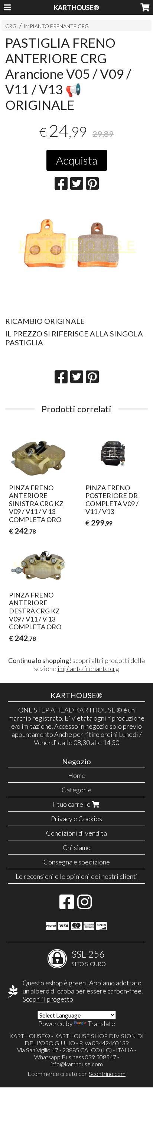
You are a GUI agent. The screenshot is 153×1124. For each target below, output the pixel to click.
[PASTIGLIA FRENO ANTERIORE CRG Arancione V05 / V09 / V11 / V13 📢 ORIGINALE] (76, 256)
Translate (101, 1023)
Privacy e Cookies (76, 819)
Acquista (76, 160)
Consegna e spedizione (76, 862)
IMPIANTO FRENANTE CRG (56, 26)
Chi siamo (77, 847)
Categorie (77, 790)
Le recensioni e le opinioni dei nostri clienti (77, 876)
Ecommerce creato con (76, 1073)
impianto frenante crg (88, 668)
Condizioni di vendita (76, 833)
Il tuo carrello (72, 804)
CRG (10, 26)
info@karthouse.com (77, 1063)
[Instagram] (84, 905)
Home (76, 775)
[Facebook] (66, 905)
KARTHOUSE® (76, 7)
